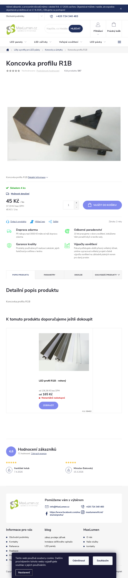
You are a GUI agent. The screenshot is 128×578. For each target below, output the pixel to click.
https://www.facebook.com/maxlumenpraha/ (65, 513)
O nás (89, 537)
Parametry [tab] (49, 275)
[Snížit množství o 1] (76, 207)
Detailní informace (36, 177)
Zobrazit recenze (39, 453)
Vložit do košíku (105, 205)
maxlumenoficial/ (94, 512)
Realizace (13, 550)
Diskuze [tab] (78, 275)
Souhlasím (103, 560)
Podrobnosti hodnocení (48, 71)
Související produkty (106, 275)
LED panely (50, 546)
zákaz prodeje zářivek (55, 537)
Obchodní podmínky (15, 16)
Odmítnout (79, 560)
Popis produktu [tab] (20, 275)
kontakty (90, 546)
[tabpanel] (64, 370)
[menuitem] (18, 42)
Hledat (76, 28)
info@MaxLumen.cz (59, 506)
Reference (14, 546)
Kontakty (13, 541)
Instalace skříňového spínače (58, 541)
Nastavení (24, 572)
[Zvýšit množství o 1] (76, 203)
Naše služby (92, 542)
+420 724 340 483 (95, 506)
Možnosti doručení (20, 193)
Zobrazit (48, 405)
